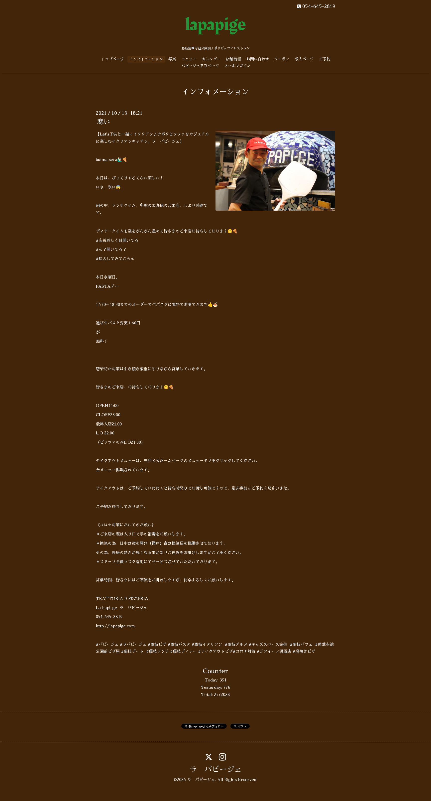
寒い (103, 122)
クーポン (281, 59)
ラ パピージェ (215, 769)
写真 (172, 59)
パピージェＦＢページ (200, 66)
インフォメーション (146, 59)
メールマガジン (237, 66)
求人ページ (304, 59)
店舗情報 (233, 59)
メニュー (188, 59)
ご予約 (324, 59)
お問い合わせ (257, 59)
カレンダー (211, 59)
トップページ (112, 59)
